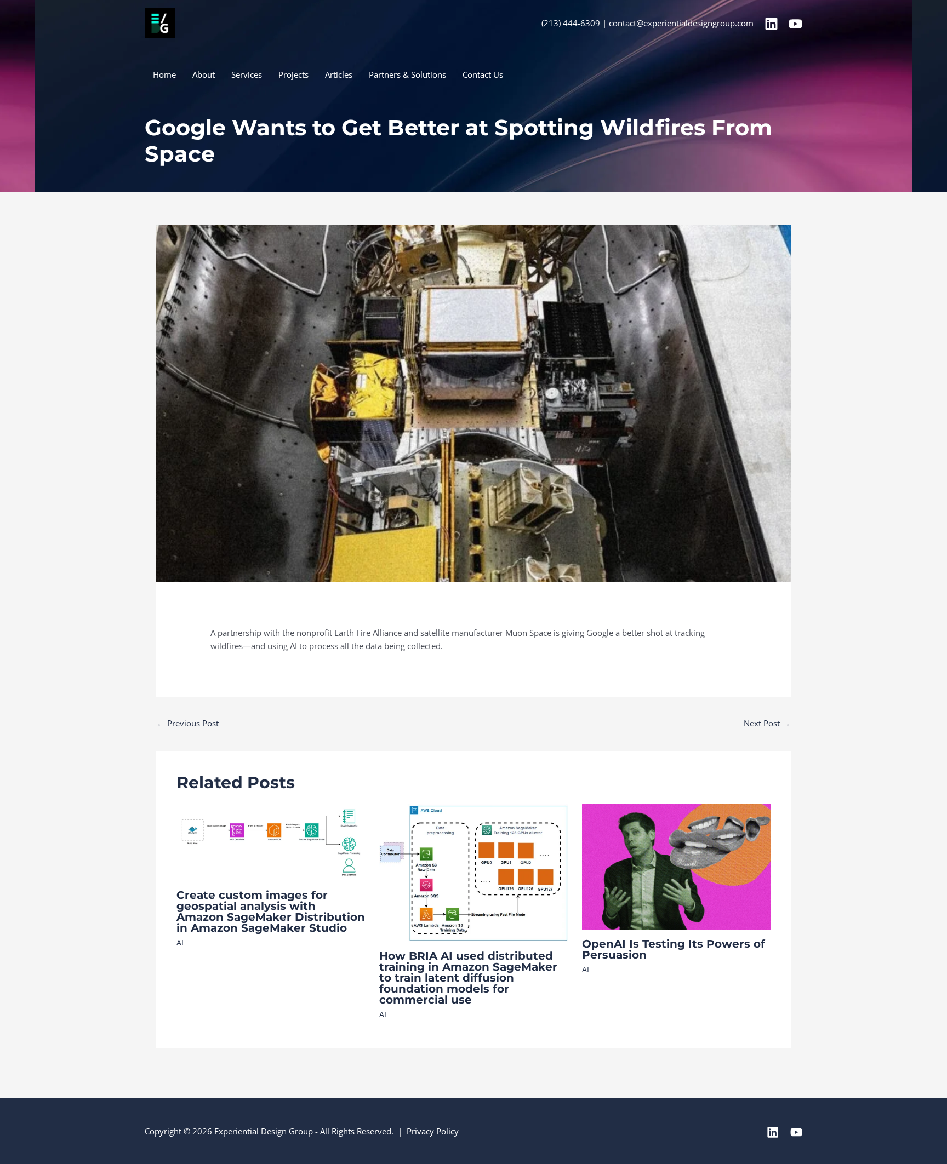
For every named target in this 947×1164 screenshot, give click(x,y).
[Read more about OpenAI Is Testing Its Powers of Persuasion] (676, 866)
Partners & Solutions (407, 74)
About (203, 74)
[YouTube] (795, 24)
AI (180, 942)
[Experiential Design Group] (160, 22)
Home (164, 74)
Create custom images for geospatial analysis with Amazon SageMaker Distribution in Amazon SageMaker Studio (270, 911)
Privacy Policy (433, 1131)
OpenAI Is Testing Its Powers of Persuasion (673, 949)
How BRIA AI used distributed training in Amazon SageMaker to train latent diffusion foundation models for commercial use (468, 977)
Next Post (767, 723)
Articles (338, 74)
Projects (293, 74)
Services (246, 74)
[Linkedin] (771, 24)
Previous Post (188, 723)
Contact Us (483, 74)
